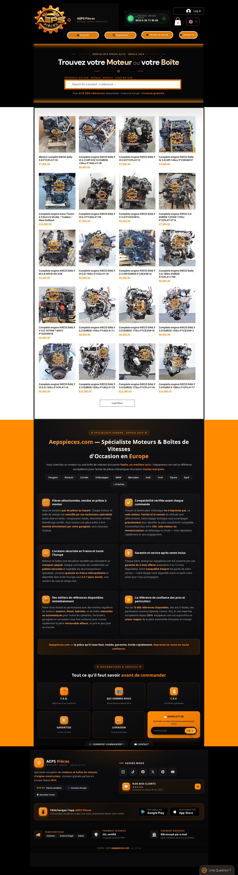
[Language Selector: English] (192, 22)
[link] (177, 21)
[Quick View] (57, 134)
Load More (117, 403)
